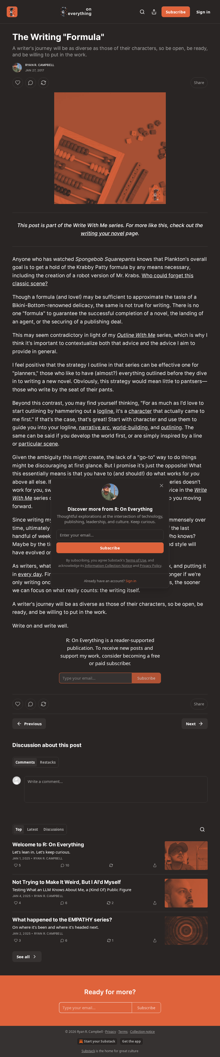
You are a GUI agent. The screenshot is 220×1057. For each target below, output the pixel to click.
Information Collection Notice (108, 565)
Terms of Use (136, 560)
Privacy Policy (150, 565)
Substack (88, 1051)
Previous (33, 723)
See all (23, 956)
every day (30, 574)
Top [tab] (19, 829)
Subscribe (176, 11)
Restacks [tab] (48, 762)
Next (191, 723)
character (140, 411)
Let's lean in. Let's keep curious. (41, 852)
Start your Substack (99, 1041)
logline (105, 411)
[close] (161, 485)
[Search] (142, 11)
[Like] (17, 82)
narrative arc (94, 427)
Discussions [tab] (53, 829)
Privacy (110, 1031)
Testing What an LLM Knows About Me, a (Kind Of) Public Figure (71, 889)
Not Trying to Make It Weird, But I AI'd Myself (66, 882)
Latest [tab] (32, 829)
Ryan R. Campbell (39, 65)
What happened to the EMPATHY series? (62, 920)
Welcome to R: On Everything (48, 844)
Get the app (131, 1041)
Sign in (203, 11)
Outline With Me (136, 335)
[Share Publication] (154, 11)
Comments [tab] (25, 762)
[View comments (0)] (30, 82)
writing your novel (102, 233)
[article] (110, 855)
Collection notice (142, 1031)
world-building (130, 427)
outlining (171, 427)
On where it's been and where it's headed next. (55, 927)
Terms (123, 1031)
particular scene (38, 444)
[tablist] (35, 762)
